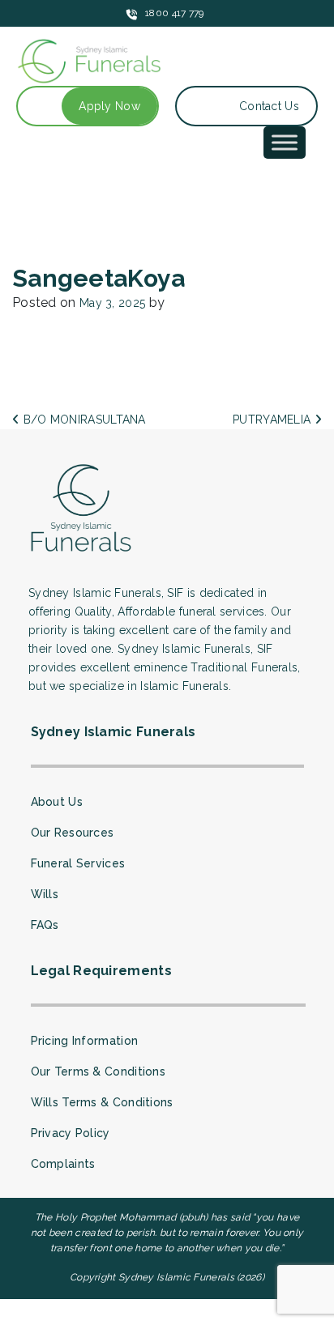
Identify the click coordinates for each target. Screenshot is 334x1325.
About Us (57, 801)
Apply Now (109, 106)
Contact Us (269, 106)
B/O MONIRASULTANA (82, 419)
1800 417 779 (174, 13)
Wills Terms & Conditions (102, 1102)
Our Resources (72, 832)
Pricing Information (85, 1040)
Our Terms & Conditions (98, 1071)
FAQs (45, 924)
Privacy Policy (70, 1133)
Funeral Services (78, 863)
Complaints (63, 1163)
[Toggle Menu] (285, 142)
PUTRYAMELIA (274, 419)
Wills (45, 894)
